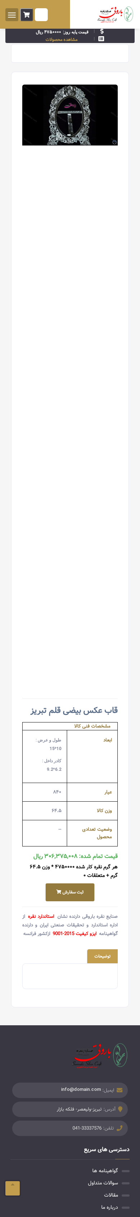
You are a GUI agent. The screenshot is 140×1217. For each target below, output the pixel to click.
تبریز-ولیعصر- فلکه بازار (79, 1109)
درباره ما (109, 1207)
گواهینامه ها (105, 1171)
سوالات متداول (103, 1183)
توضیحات (102, 956)
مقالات (111, 1195)
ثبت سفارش (72, 892)
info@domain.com (81, 1089)
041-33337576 (87, 1128)
